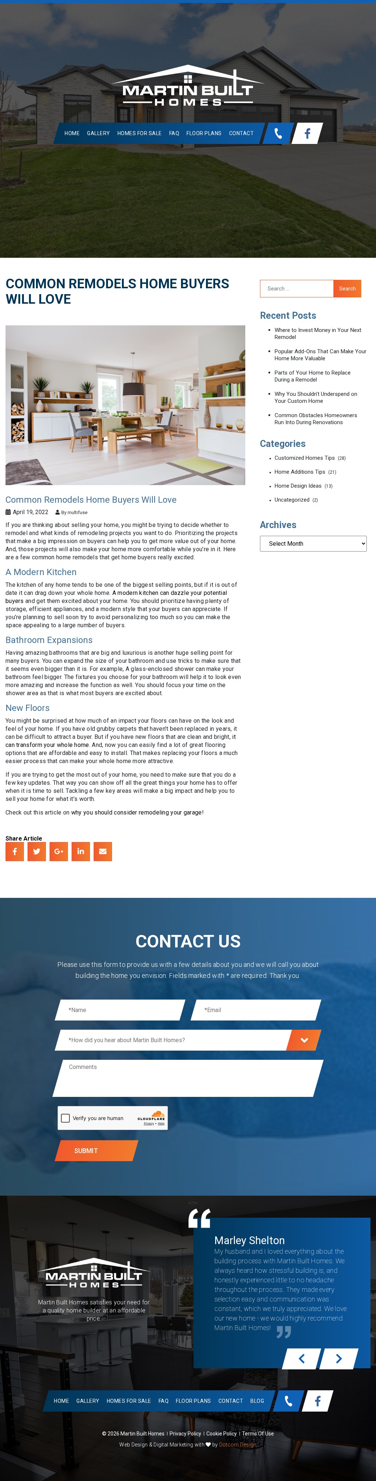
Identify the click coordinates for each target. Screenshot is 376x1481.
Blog (257, 1401)
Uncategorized (292, 499)
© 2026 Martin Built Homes (133, 1433)
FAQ (174, 133)
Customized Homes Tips (305, 458)
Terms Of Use (258, 1433)
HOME (72, 133)
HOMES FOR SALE (139, 133)
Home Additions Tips (300, 472)
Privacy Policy (185, 1433)
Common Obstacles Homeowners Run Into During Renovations (316, 419)
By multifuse (73, 512)
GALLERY (98, 133)
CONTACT (241, 133)
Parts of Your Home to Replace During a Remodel (313, 376)
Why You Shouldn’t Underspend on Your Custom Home (316, 397)
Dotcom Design (238, 1445)
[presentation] (301, 1358)
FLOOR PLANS (204, 133)
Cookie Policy (221, 1433)
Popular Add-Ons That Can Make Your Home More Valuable (320, 355)
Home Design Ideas (298, 486)
